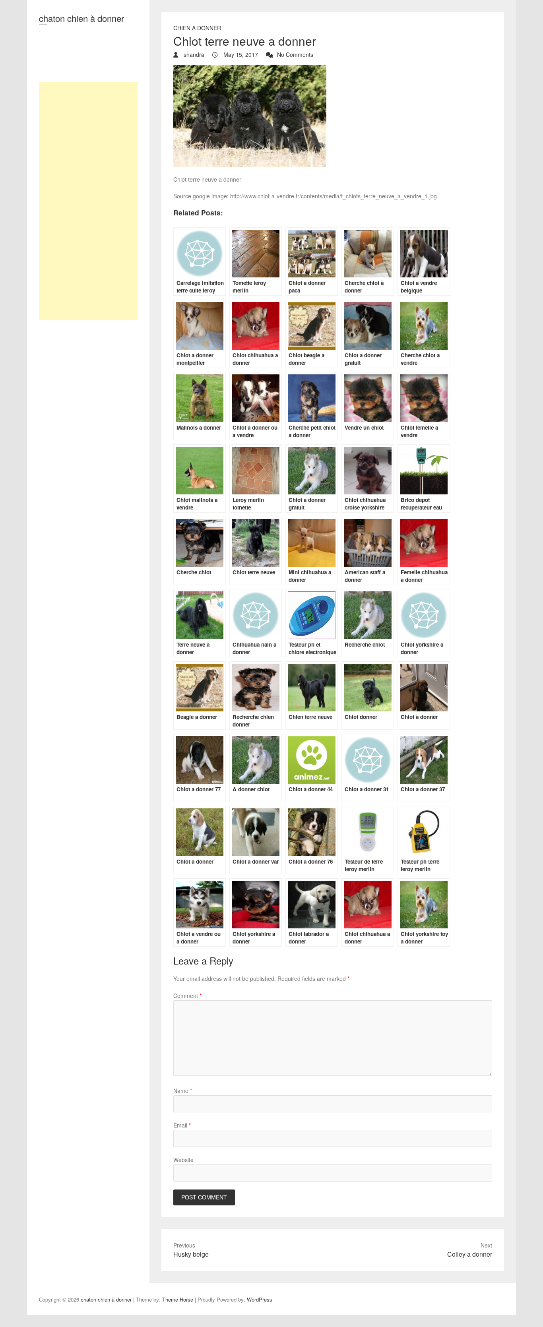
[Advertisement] (88, 201)
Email (182, 1125)
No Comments (295, 54)
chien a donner (197, 28)
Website (183, 1160)
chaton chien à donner (81, 18)
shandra (193, 54)
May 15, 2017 (240, 54)
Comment (187, 996)
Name (182, 1091)
